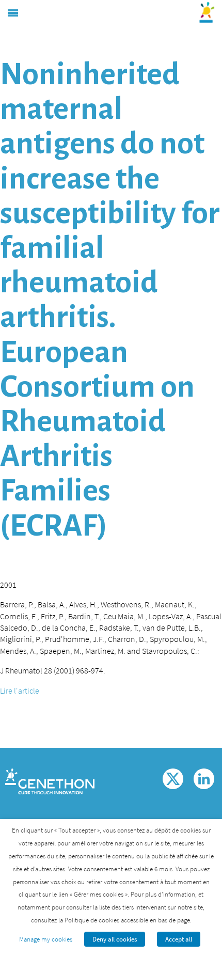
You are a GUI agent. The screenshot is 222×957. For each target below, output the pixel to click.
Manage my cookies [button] (45, 939)
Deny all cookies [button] (114, 939)
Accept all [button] (178, 939)
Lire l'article (19, 690)
